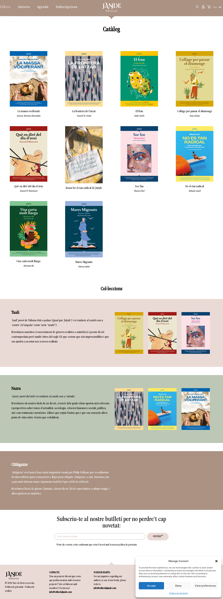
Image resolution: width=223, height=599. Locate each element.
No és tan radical (194, 186)
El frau (139, 111)
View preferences (205, 585)
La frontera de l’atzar (84, 111)
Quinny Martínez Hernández (28, 116)
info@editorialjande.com (60, 592)
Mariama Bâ (28, 266)
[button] (216, 561)
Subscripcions (66, 7)
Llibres (5, 7)
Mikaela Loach (195, 191)
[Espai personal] (203, 6)
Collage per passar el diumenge (194, 111)
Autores (24, 7)
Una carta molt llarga (28, 261)
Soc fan (139, 186)
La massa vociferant (28, 111)
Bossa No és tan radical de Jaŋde (84, 188)
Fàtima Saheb (83, 267)
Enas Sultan (195, 116)
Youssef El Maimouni (28, 191)
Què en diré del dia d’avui (28, 186)
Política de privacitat (178, 593)
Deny (178, 585)
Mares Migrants (83, 262)
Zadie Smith (139, 116)
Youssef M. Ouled (84, 116)
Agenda (42, 7)
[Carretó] (209, 6)
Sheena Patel (139, 191)
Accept (151, 585)
